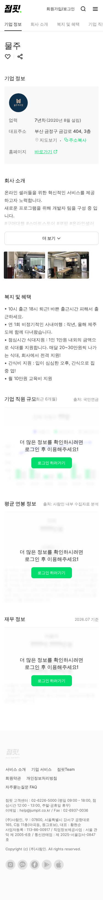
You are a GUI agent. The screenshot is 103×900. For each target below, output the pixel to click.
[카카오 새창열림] (24, 868)
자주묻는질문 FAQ (21, 787)
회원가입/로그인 (60, 8)
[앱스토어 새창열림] (60, 868)
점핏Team (66, 769)
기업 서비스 (41, 769)
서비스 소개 (15, 769)
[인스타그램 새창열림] (11, 868)
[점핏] (12, 9)
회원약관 (13, 778)
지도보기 (48, 140)
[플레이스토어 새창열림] (48, 868)
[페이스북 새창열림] (36, 868)
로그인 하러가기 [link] (51, 462)
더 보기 (48, 238)
